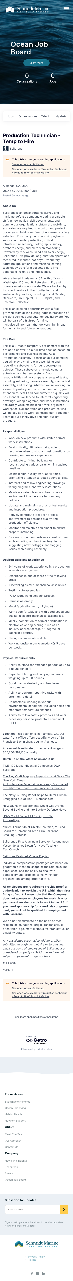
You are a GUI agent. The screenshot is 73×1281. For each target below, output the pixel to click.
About (9, 1127)
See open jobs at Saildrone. (28, 164)
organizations (28, 116)
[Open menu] (66, 8)
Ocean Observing (15, 1107)
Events (9, 1173)
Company (11, 1153)
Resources (11, 1166)
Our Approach (13, 1140)
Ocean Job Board (15, 1179)
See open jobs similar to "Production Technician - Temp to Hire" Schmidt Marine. (39, 171)
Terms (32, 1259)
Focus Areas (14, 1094)
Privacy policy (28, 1049)
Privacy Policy (36, 1256)
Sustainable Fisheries (17, 1101)
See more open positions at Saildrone (36, 1016)
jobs (10, 116)
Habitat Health (13, 1114)
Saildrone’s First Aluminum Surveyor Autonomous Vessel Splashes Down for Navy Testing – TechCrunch (36, 845)
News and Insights (16, 1160)
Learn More (36, 62)
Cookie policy (45, 1049)
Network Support (15, 1120)
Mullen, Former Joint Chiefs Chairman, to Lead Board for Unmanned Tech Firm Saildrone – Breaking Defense (34, 831)
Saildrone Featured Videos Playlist (26, 856)
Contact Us (11, 1146)
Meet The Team (14, 1134)
